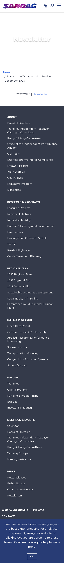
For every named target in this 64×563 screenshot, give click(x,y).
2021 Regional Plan (19, 280)
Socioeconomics (17, 347)
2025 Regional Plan (19, 274)
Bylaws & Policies (17, 165)
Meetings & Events (21, 419)
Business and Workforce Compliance (30, 159)
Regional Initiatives (19, 214)
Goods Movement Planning (24, 256)
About (12, 117)
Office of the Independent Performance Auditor (32, 146)
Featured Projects (18, 208)
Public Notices (16, 483)
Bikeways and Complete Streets (27, 238)
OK (32, 556)
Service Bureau (17, 365)
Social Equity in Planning (22, 298)
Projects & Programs (23, 202)
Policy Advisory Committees (24, 138)
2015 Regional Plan (19, 286)
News (6, 72)
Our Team (13, 153)
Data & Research (19, 320)
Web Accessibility (15, 509)
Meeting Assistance (19, 459)
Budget (12, 401)
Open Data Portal (18, 326)
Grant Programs (17, 389)
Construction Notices (20, 489)
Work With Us (16, 171)
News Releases (16, 477)
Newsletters (14, 495)
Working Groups (17, 453)
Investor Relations (18, 407)
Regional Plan (18, 268)
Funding (13, 377)
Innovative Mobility (19, 220)
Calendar (13, 425)
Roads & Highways (18, 250)
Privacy (39, 509)
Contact (8, 516)
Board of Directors (18, 123)
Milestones (14, 189)
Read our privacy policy (31, 542)
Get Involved (15, 177)
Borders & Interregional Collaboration (30, 226)
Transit (11, 244)
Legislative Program (19, 183)
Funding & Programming (23, 395)
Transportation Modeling (23, 353)
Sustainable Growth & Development (30, 292)
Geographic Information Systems (27, 359)
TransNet (13, 383)
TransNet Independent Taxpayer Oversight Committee (28, 130)
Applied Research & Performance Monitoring (28, 339)
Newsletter (40, 94)
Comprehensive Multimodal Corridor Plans (30, 306)
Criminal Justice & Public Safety (26, 332)
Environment (15, 232)
